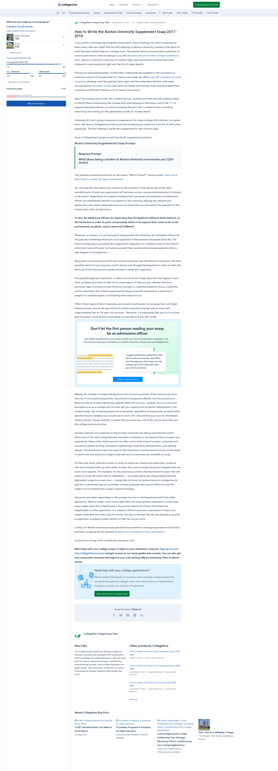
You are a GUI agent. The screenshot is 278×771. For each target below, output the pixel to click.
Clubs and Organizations (169, 748)
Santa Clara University (154, 657)
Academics (151, 12)
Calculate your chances (206, 4)
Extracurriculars (134, 12)
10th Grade (182, 12)
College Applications (79, 12)
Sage (111, 4)
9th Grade (167, 12)
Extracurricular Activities (127, 734)
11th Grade (197, 12)
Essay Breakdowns (158, 22)
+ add (63, 88)
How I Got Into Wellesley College (216, 732)
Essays (97, 12)
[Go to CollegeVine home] (67, 4)
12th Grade (212, 12)
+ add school (14, 52)
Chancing (123, 4)
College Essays (142, 22)
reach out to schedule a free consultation (141, 531)
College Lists (81, 734)
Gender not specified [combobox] (18, 82)
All (63, 12)
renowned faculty (101, 85)
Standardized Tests (113, 12)
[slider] (59, 64)
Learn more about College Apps (112, 593)
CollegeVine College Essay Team (94, 22)
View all (133, 699)
